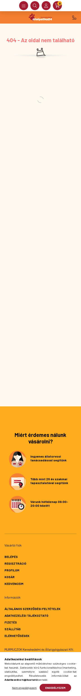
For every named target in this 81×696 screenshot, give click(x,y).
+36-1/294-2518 (74, 17)
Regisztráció (15, 563)
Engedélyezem (55, 687)
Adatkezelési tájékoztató (26, 615)
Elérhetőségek (16, 636)
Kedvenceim (13, 584)
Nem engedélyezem (24, 687)
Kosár (9, 577)
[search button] (34, 5)
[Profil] (46, 5)
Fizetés (10, 622)
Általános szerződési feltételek (32, 609)
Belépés (11, 557)
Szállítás (12, 629)
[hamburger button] (23, 5)
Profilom (11, 570)
